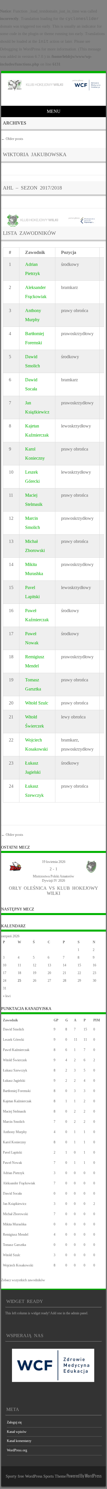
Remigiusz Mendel (15, 1235)
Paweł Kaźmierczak (16, 1050)
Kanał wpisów (17, 1432)
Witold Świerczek (15, 1060)
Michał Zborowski (15, 1214)
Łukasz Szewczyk (15, 1070)
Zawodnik (35, 252)
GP (56, 1020)
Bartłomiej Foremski (17, 1091)
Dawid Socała (12, 1193)
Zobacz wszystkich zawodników (23, 1280)
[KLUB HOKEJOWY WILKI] (52, 90)
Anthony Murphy (15, 1132)
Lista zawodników (29, 233)
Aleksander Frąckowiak (19, 1183)
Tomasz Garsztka (14, 1245)
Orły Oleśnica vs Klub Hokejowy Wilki (53, 891)
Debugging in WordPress (20, 49)
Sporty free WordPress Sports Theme (36, 1476)
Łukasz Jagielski (14, 1081)
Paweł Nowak (12, 1163)
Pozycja (68, 252)
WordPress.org (17, 1450)
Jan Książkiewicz (14, 1204)
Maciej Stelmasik (14, 1111)
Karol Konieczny (14, 1142)
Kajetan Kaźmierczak (17, 1101)
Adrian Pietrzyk (13, 1173)
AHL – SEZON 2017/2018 (32, 188)
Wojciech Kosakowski (18, 1265)
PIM (96, 1020)
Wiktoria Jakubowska (34, 154)
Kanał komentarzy (19, 1441)
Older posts (12, 139)
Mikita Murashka (14, 1224)
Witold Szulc (36, 702)
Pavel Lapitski (12, 1152)
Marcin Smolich (14, 1122)
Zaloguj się (14, 1422)
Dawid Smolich (13, 1029)
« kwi (7, 996)
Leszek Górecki (13, 1040)
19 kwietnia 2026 (53, 862)
